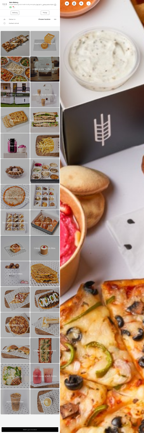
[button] (30, 4)
